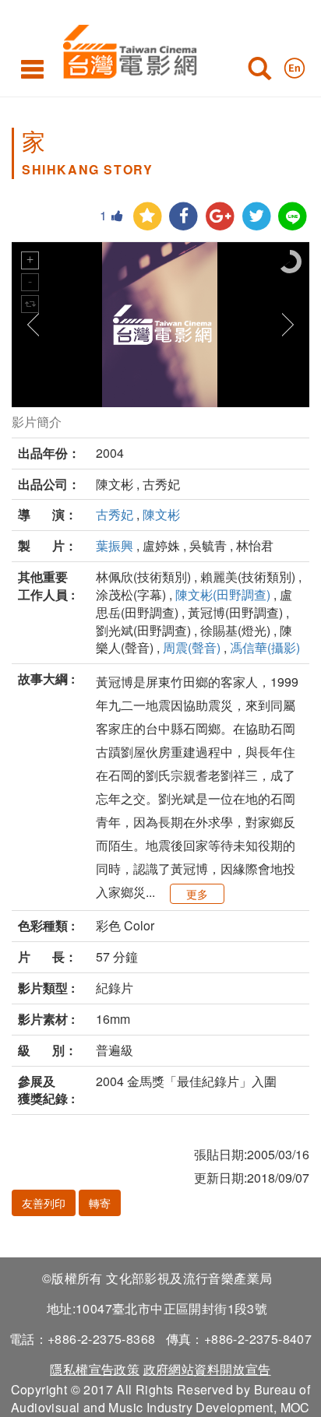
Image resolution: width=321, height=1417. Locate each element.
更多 (197, 894)
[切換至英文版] (294, 64)
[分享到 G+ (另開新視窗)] (220, 217)
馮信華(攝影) (265, 647)
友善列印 (43, 1203)
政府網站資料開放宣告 (207, 1369)
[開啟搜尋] (259, 71)
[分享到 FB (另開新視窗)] (183, 217)
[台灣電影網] (126, 48)
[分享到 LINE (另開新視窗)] (292, 217)
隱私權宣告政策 (94, 1369)
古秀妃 (114, 514)
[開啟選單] (32, 68)
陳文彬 (161, 514)
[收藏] (147, 217)
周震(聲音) (191, 647)
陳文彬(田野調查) (222, 594)
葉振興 (114, 545)
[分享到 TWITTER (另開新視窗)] (256, 217)
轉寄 (100, 1203)
